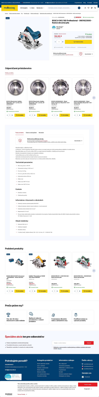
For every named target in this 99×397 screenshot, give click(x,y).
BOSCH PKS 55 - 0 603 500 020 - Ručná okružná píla (60, 276)
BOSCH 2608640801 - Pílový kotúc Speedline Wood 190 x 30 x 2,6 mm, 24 (83, 103)
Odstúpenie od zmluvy (64, 376)
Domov (6, 13)
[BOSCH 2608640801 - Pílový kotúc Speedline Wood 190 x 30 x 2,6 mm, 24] (83, 87)
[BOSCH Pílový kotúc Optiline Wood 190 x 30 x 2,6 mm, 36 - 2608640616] (38, 87)
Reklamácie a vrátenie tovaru (66, 367)
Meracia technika (41, 372)
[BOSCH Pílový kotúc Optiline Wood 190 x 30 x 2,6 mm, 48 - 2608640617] (15, 87)
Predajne (89, 2)
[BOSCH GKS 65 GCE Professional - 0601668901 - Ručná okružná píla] (15, 262)
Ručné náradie (40, 369)
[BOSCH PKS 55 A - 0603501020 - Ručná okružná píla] (83, 262)
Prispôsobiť (87, 388)
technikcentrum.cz (88, 366)
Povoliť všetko (87, 384)
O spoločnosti (78, 2)
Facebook (87, 377)
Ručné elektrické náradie (43, 363)
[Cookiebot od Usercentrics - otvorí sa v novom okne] (9, 394)
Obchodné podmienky (64, 365)
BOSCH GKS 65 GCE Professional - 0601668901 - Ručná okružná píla (15, 277)
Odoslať (89, 343)
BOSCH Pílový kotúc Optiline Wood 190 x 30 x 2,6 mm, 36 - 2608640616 (37, 103)
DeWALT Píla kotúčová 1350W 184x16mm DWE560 (37, 276)
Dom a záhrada (41, 365)
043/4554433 (26, 2)
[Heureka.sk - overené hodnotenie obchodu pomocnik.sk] (13, 376)
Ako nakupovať (62, 363)
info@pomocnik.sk (10, 369)
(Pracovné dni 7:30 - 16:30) (37, 2)
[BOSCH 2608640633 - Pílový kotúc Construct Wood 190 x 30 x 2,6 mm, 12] (60, 87)
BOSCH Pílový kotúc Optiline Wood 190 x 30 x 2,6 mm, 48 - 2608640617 (14, 103)
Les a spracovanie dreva (43, 374)
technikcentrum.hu (88, 368)
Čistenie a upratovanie (42, 367)
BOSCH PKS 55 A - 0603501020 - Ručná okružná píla (83, 276)
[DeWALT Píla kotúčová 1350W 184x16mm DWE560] (38, 262)
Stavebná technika (42, 376)
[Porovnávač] (91, 8)
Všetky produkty (9, 73)
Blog (84, 2)
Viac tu (59, 348)
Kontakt (96, 2)
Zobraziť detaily (21, 394)
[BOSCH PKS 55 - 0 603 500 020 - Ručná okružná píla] (60, 262)
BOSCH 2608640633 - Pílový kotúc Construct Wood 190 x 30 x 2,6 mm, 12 (60, 103)
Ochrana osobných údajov (65, 374)
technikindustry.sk (88, 364)
